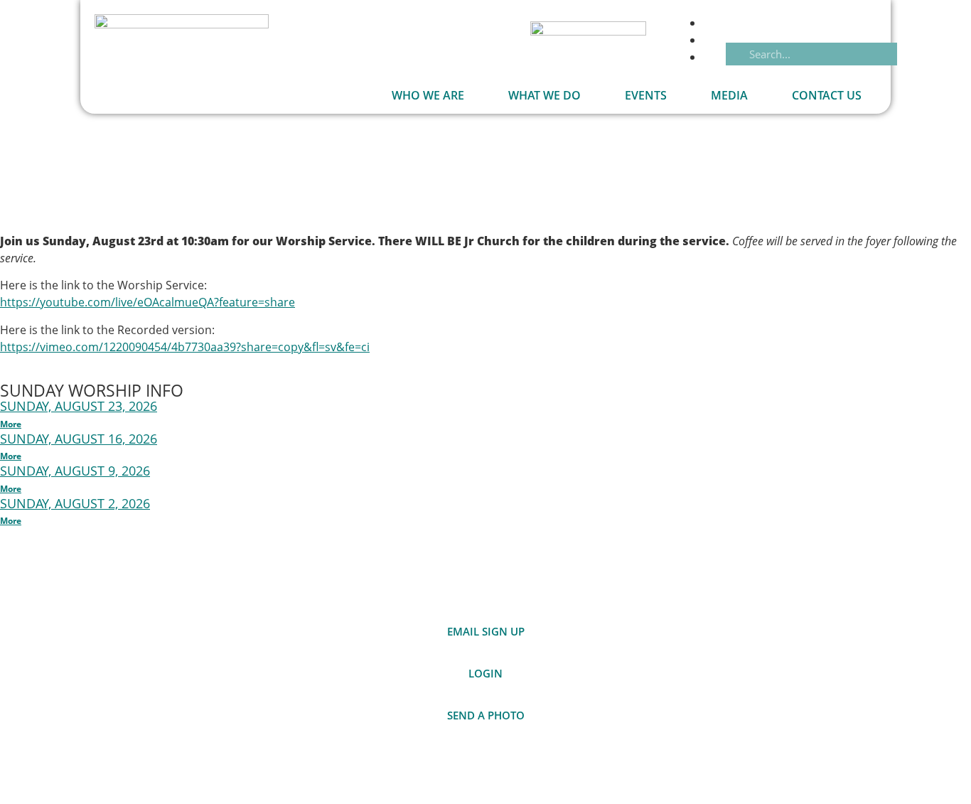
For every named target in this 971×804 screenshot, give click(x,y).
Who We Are (428, 95)
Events (646, 95)
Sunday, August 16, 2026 (78, 438)
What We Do (544, 95)
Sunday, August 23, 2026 (78, 405)
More (10, 424)
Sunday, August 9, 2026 (75, 470)
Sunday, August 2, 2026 (75, 503)
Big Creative (859, 772)
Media (729, 95)
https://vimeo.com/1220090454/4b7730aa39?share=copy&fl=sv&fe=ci (185, 347)
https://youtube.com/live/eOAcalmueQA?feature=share (147, 302)
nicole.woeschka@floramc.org (753, 629)
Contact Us (827, 95)
